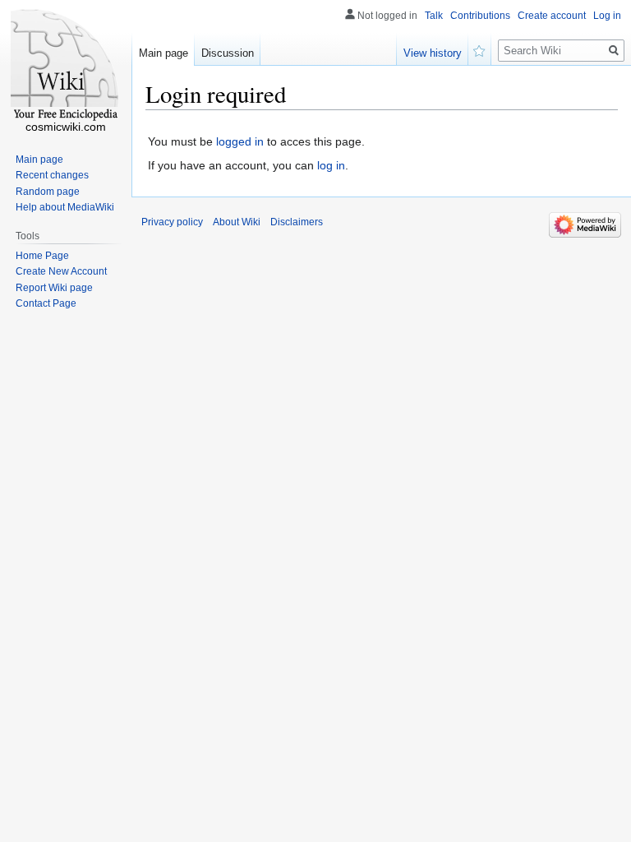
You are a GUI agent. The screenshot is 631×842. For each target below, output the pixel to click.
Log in (607, 15)
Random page (48, 191)
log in (331, 165)
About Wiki (236, 222)
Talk (434, 15)
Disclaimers (296, 222)
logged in (240, 141)
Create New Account (61, 271)
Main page (163, 53)
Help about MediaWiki (65, 207)
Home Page (42, 255)
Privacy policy (172, 222)
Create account (552, 15)
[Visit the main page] (65, 66)
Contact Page (46, 303)
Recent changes (52, 175)
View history (432, 53)
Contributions (480, 15)
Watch (479, 49)
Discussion (227, 53)
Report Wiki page (54, 288)
